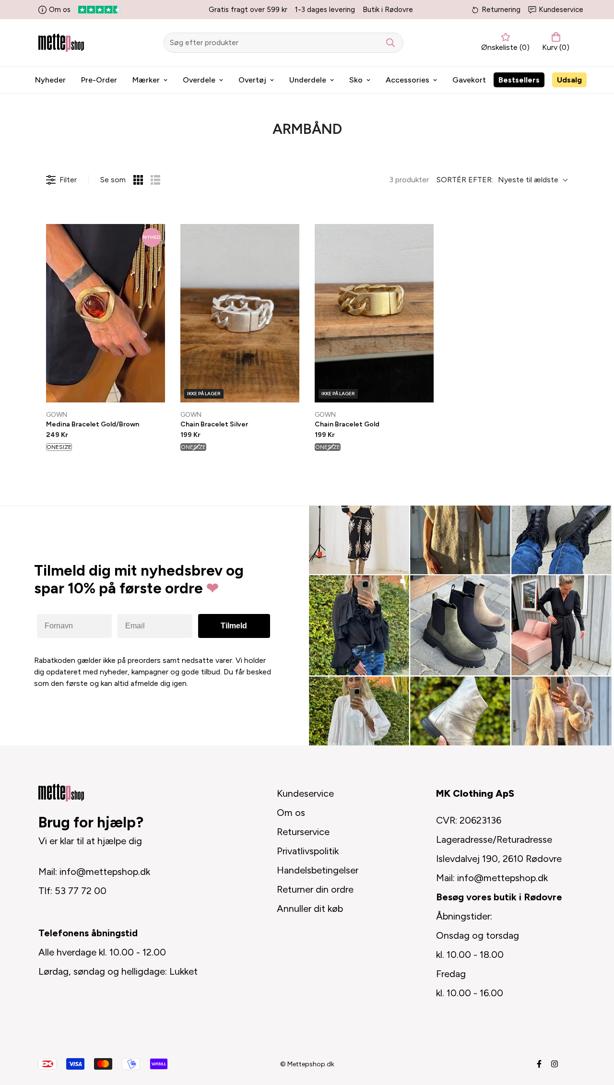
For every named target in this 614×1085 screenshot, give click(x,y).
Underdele (307, 79)
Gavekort (469, 79)
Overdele (199, 79)
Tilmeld (234, 626)
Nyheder (50, 79)
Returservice (303, 831)
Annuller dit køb (310, 908)
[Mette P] (61, 42)
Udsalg (569, 79)
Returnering (501, 9)
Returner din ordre (315, 889)
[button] (554, 42)
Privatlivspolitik (308, 851)
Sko (356, 79)
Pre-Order (99, 79)
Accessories (407, 79)
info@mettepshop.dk (104, 871)
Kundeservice (561, 9)
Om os (60, 9)
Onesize (59, 447)
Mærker (146, 79)
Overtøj (252, 79)
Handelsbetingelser (317, 870)
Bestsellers (519, 79)
